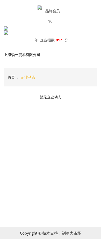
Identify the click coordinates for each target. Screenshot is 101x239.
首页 (11, 77)
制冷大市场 (71, 233)
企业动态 (28, 77)
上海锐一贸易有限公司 (22, 54)
